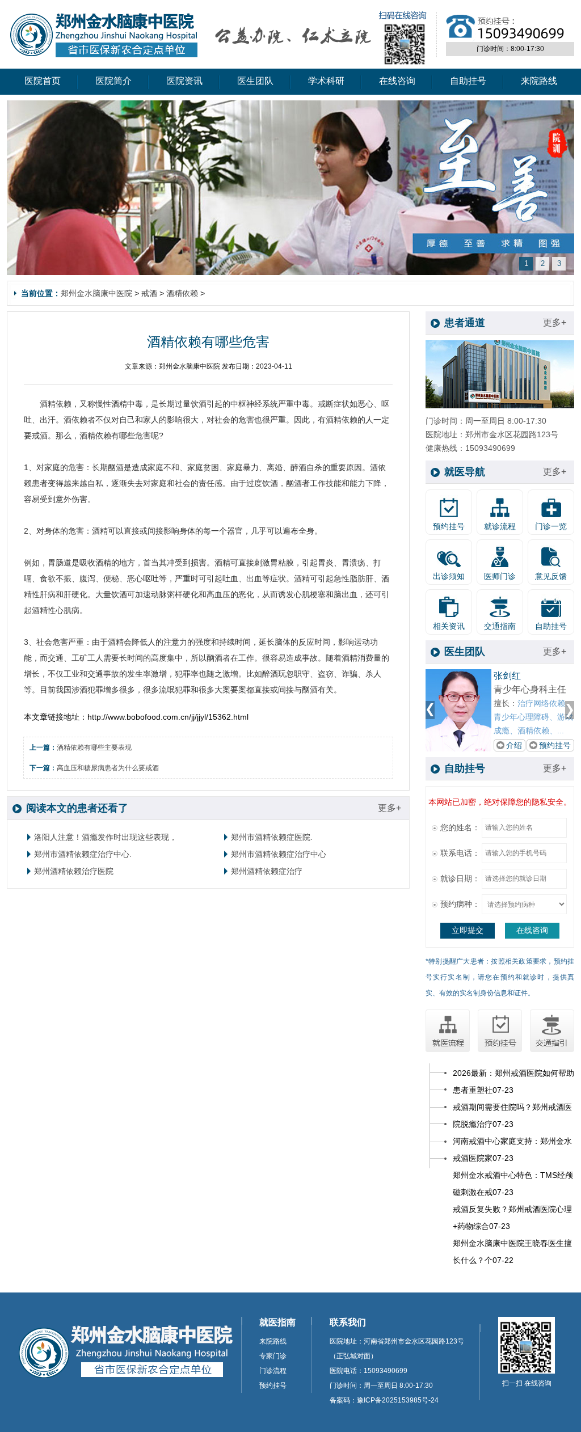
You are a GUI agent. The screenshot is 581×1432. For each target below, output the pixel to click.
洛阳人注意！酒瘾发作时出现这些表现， (105, 837)
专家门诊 (273, 1356)
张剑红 (507, 676)
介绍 (514, 745)
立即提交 (467, 930)
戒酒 (149, 293)
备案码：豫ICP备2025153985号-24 (384, 1400)
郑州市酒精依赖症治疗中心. (83, 854)
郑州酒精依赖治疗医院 (73, 871)
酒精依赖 (182, 293)
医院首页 (42, 81)
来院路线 (539, 81)
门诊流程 (273, 1371)
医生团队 (255, 81)
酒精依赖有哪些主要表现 (94, 747)
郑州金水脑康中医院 (96, 293)
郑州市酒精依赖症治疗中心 (278, 854)
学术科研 (326, 81)
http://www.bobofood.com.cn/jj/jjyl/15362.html (168, 716)
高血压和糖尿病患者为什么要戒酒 (108, 768)
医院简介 (113, 81)
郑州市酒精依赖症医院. (272, 837)
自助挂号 (468, 81)
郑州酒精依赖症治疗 (266, 871)
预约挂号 (555, 745)
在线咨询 (397, 81)
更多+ (389, 808)
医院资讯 (184, 81)
